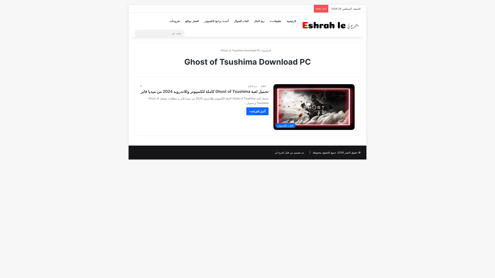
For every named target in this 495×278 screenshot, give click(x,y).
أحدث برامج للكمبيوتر (216, 21)
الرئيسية (291, 21)
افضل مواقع (192, 21)
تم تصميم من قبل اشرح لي (289, 152)
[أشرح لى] (332, 24)
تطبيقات (276, 21)
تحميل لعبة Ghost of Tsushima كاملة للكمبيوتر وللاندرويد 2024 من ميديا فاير (205, 91)
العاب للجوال (241, 21)
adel (263, 86)
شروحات (175, 21)
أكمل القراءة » (257, 111)
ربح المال (259, 21)
